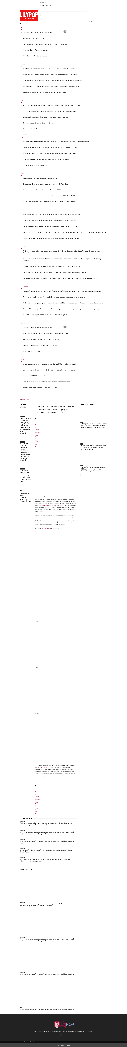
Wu (42, 528)
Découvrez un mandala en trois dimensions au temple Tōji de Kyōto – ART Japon (50, 147)
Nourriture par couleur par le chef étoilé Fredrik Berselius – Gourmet (46, 333)
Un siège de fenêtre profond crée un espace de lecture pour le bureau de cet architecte (52, 214)
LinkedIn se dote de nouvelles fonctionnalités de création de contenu (46, 382)
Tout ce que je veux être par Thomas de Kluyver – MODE (42, 190)
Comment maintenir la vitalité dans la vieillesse (39, 123)
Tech (21, 490)
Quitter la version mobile (63, 1045)
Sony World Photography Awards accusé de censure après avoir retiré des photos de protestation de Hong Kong (61, 309)
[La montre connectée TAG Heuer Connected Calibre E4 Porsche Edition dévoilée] (25, 486)
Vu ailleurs (91, 21)
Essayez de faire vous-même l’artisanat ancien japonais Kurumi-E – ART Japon (49, 153)
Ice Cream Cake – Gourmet (32, 351)
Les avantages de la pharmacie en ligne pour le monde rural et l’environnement (49, 111)
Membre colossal (45, 767)
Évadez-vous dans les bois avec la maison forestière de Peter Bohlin (46, 184)
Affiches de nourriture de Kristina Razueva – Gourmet (41, 339)
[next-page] (26, 62)
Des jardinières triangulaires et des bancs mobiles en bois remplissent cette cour (50, 226)
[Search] (40, 15)
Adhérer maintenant (70, 777)
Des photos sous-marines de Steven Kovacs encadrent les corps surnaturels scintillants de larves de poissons (60, 278)
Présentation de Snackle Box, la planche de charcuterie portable (44, 92)
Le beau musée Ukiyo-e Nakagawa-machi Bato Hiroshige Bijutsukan (46, 159)
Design (64, 1041)
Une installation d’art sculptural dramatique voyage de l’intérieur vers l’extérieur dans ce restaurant (56, 142)
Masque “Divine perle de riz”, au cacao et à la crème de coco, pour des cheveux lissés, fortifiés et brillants (93, 469)
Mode (74, 1041)
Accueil (21, 399)
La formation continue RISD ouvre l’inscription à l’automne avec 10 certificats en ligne (52, 266)
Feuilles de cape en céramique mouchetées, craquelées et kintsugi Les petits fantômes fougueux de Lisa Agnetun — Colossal (25, 425)
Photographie (91, 1041)
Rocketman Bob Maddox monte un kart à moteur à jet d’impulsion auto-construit (50, 75)
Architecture (78, 1041)
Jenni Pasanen (60, 505)
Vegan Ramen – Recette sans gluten (35, 56)
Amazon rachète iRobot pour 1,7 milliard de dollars (40, 388)
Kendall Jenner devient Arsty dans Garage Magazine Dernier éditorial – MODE (49, 202)
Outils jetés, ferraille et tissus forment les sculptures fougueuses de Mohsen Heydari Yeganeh (54, 272)
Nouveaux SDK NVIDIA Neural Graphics (36, 376)
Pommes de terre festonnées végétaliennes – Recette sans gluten (45, 44)
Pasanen (47, 528)
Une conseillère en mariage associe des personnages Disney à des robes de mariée (51, 86)
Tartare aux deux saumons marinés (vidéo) (37, 32)
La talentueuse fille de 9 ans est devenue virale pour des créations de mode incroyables (52, 80)
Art (70, 1041)
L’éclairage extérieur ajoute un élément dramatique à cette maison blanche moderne (51, 238)
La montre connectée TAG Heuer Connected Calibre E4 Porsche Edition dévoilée (50, 364)
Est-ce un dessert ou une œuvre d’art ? (36, 165)
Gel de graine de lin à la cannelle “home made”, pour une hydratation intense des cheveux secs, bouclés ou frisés (93, 425)
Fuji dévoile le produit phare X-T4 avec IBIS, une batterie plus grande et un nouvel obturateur (54, 297)
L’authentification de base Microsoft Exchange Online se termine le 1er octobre (49, 370)
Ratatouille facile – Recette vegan (34, 38)
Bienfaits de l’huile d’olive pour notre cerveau (38, 129)
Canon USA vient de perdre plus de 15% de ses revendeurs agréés (45, 315)
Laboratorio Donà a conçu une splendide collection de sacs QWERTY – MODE (49, 196)
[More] (56, 446)
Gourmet (97, 1041)
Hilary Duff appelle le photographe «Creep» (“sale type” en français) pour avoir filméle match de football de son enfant (62, 291)
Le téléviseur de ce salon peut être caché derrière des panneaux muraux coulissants (51, 220)
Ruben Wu (42, 505)
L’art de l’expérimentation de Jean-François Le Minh (40, 178)
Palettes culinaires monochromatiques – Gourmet (40, 345)
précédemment (50, 505)
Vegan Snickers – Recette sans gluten (35, 50)
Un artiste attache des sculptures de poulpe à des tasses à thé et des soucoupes (50, 69)
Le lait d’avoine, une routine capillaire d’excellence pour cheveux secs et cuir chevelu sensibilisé (93, 447)
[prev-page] (24, 62)
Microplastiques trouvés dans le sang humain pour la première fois (45, 117)
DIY (81, 422)
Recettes (59, 1041)
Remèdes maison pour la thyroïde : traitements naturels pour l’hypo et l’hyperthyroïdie (51, 105)
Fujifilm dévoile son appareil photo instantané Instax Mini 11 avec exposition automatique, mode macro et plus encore (63, 303)
